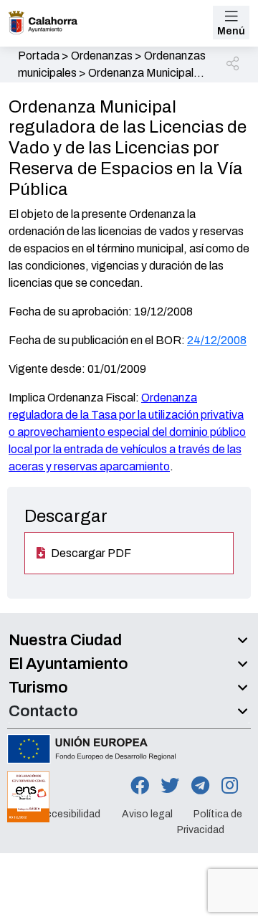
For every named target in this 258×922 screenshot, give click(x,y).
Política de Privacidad (209, 822)
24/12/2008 (217, 340)
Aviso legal (147, 814)
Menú (231, 31)
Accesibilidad (69, 814)
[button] (233, 64)
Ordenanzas (102, 55)
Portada (38, 55)
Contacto (43, 711)
